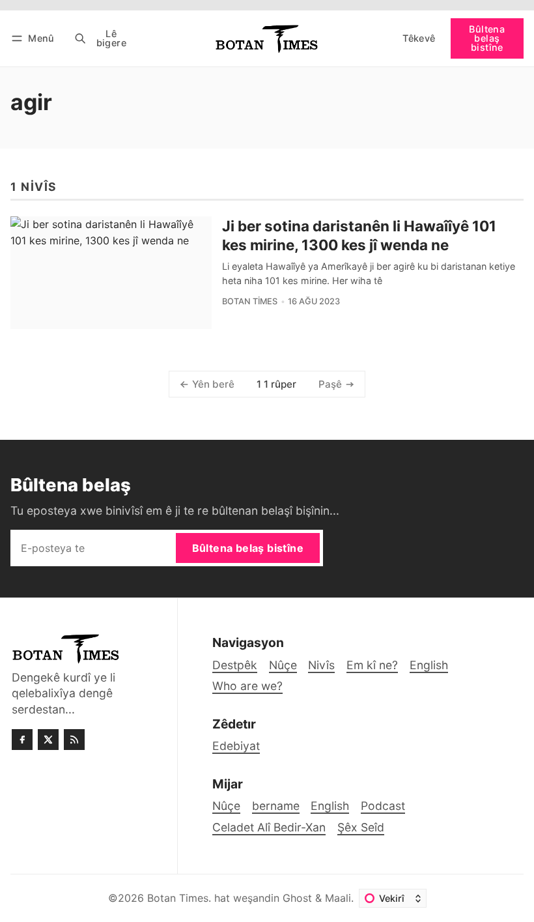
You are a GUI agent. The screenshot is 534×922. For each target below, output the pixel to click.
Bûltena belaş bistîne (487, 38)
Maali (338, 897)
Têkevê (418, 38)
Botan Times (249, 301)
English (330, 806)
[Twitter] (48, 739)
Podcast (383, 806)
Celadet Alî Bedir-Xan (269, 827)
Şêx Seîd (360, 827)
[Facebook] (22, 739)
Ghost (297, 897)
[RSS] (74, 739)
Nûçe (226, 806)
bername (276, 806)
